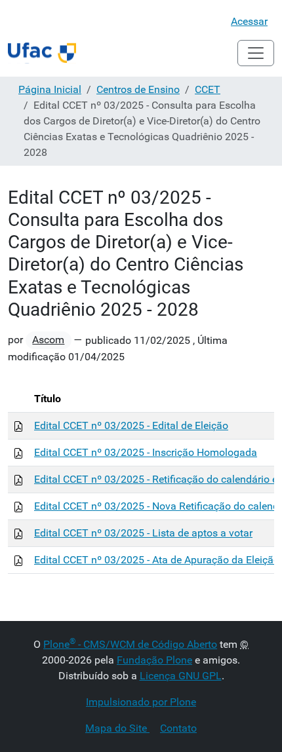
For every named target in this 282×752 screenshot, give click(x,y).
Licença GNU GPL (181, 675)
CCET (207, 89)
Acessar (249, 21)
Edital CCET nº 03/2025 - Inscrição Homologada (145, 452)
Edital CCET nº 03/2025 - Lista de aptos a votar (143, 533)
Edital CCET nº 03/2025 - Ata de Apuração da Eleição (156, 560)
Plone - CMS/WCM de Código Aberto (130, 644)
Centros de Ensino (138, 89)
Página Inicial (49, 89)
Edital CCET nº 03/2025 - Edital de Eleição (131, 425)
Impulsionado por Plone (141, 702)
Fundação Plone (154, 660)
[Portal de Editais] (42, 53)
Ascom (48, 339)
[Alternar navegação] (255, 53)
